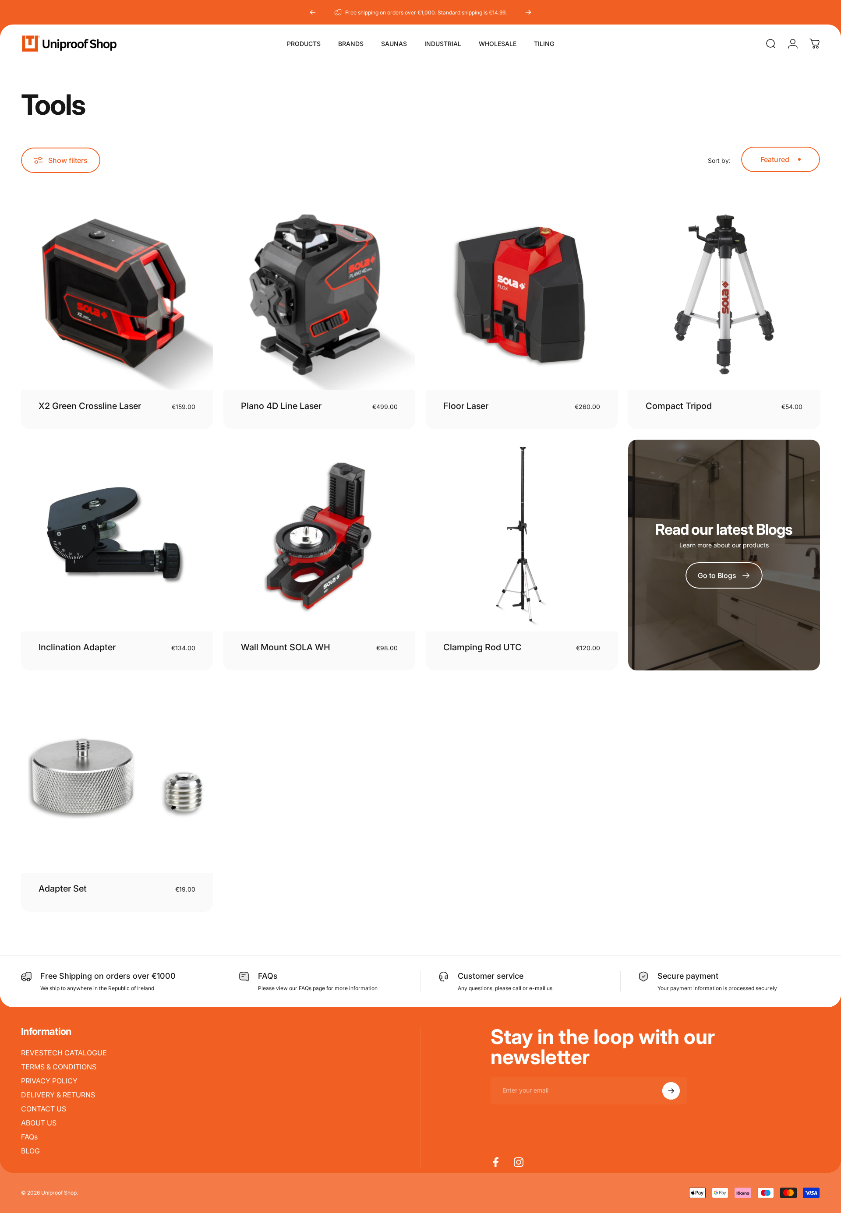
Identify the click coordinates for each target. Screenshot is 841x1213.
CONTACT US (43, 1108)
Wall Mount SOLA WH (285, 647)
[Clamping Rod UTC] (522, 535)
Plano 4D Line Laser (281, 406)
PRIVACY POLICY (49, 1080)
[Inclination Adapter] (117, 535)
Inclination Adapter (77, 647)
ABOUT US (39, 1122)
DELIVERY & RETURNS (58, 1094)
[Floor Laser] (522, 294)
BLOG (30, 1150)
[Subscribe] (671, 1091)
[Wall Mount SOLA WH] (319, 535)
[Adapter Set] (117, 777)
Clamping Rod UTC (482, 647)
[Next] (528, 12)
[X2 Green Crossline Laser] (117, 294)
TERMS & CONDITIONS (58, 1066)
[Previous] (312, 12)
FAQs (29, 1136)
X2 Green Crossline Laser (90, 406)
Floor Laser (465, 406)
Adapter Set (63, 888)
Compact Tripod (679, 406)
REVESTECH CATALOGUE (64, 1052)
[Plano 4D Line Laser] (319, 294)
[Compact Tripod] (724, 294)
